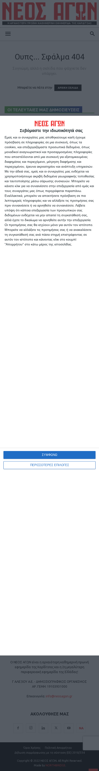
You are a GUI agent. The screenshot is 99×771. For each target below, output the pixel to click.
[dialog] (49, 385)
